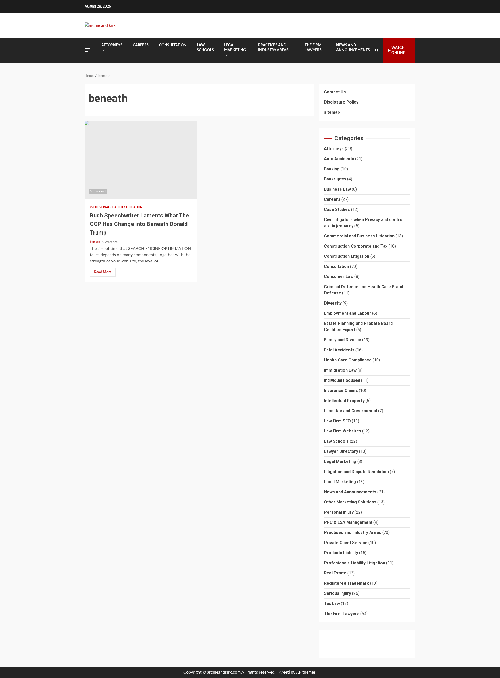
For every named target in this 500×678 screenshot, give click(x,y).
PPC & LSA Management (348, 522)
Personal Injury (339, 512)
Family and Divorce (342, 340)
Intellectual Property (344, 400)
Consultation (172, 45)
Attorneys (111, 45)
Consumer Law (338, 276)
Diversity (333, 303)
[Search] (376, 50)
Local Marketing (340, 482)
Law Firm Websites (342, 431)
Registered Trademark (346, 583)
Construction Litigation (346, 256)
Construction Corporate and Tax (356, 246)
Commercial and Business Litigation (359, 236)
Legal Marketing (235, 47)
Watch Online (398, 50)
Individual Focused (342, 380)
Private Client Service (345, 542)
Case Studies (337, 209)
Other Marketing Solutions (350, 502)
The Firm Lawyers (313, 47)
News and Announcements (353, 47)
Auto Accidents (339, 159)
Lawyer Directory (341, 451)
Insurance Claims (341, 390)
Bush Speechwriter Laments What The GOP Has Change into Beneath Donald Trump (141, 160)
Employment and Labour (347, 313)
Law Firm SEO (337, 421)
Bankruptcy (335, 179)
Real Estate (335, 573)
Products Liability (341, 553)
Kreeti (284, 672)
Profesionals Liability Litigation (116, 207)
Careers (141, 45)
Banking (332, 169)
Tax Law (332, 603)
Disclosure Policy (341, 102)
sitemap (332, 112)
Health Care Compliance (348, 360)
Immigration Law (340, 370)
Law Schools (205, 47)
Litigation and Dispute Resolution (356, 471)
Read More (102, 272)
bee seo (95, 241)
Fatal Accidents (339, 350)
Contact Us (335, 91)
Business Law (337, 189)
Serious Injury (337, 593)
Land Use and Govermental (350, 411)
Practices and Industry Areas (273, 47)
